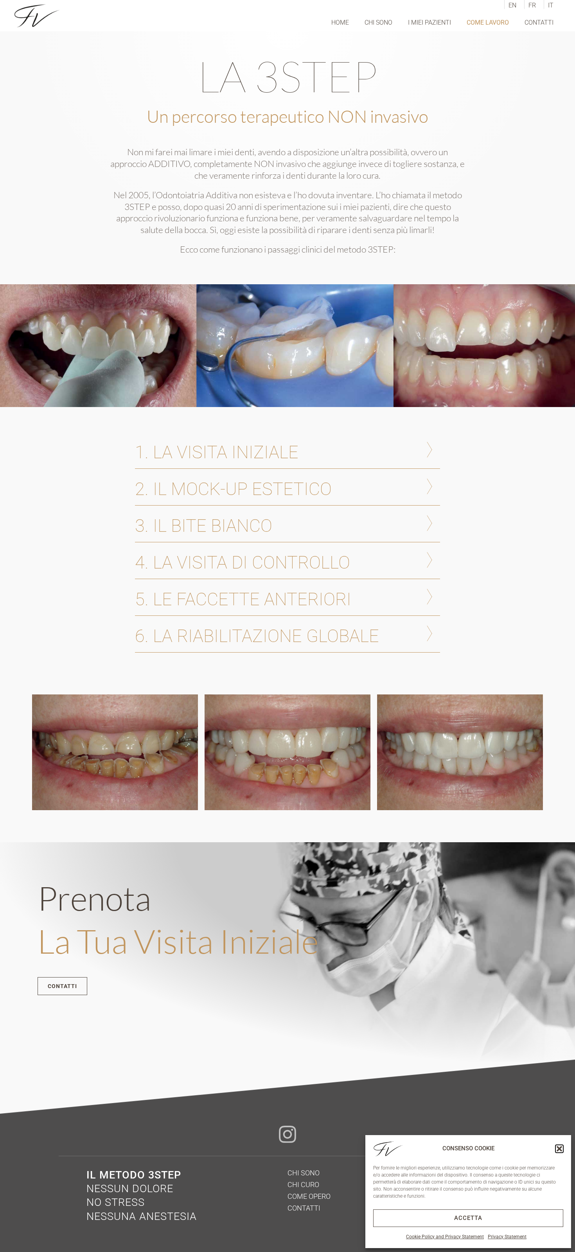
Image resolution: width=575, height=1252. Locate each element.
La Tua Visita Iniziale (178, 941)
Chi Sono (378, 22)
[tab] (287, 452)
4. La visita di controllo (242, 562)
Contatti (539, 22)
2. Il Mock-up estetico (233, 489)
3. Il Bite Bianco (203, 525)
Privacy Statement (507, 1236)
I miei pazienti (429, 22)
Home (340, 22)
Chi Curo (303, 1184)
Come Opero (309, 1196)
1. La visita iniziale (216, 452)
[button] (559, 1149)
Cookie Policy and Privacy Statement (445, 1236)
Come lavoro (488, 22)
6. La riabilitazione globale (257, 636)
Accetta (468, 1218)
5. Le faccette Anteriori (243, 599)
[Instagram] (287, 1134)
